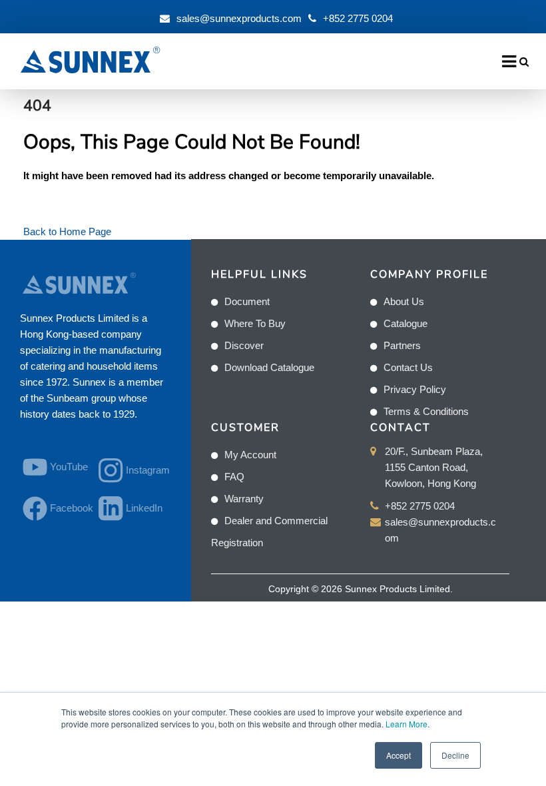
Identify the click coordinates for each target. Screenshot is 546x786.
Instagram (142, 470)
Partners (402, 345)
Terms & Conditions (426, 411)
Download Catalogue (269, 367)
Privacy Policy (415, 389)
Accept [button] (398, 755)
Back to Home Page (67, 231)
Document (247, 301)
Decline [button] (455, 755)
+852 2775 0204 (358, 18)
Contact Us (408, 367)
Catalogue (405, 323)
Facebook (66, 508)
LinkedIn (142, 508)
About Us (404, 301)
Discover (244, 345)
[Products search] (524, 61)
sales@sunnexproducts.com (239, 18)
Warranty (244, 498)
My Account (250, 454)
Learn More (406, 723)
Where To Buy (255, 323)
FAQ (234, 476)
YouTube (66, 466)
